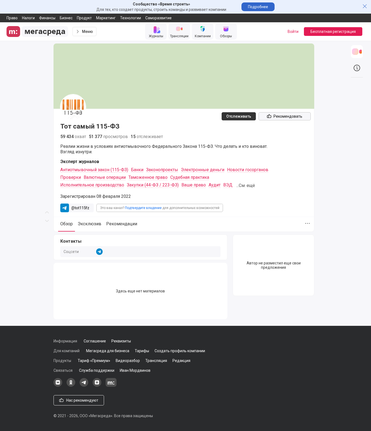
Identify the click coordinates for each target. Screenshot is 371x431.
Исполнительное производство (92, 185)
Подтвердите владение (143, 208)
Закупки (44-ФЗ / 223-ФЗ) (153, 185)
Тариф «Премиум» (94, 360)
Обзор (66, 223)
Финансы (47, 18)
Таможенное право (148, 177)
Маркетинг (106, 18)
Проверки (70, 177)
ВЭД (227, 185)
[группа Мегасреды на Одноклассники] (71, 385)
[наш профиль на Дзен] (97, 385)
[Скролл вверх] (47, 108)
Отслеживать (238, 116)
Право (12, 18)
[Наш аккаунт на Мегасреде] (111, 385)
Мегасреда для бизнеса (107, 351)
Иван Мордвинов (135, 370)
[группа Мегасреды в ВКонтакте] (58, 385)
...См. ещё (245, 185)
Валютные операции (105, 177)
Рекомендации (121, 223)
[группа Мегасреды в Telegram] (84, 385)
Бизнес (66, 18)
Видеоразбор (128, 360)
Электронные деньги (202, 169)
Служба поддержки (96, 370)
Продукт (84, 18)
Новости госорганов (247, 169)
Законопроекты (162, 169)
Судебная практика (189, 177)
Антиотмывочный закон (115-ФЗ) (94, 169)
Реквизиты (121, 341)
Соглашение (95, 341)
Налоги (28, 18)
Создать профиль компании (180, 351)
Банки (137, 169)
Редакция (181, 360)
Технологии (130, 18)
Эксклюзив (89, 223)
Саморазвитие (158, 18)
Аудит (215, 185)
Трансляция (156, 360)
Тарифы (142, 351)
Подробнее (258, 7)
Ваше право (193, 185)
